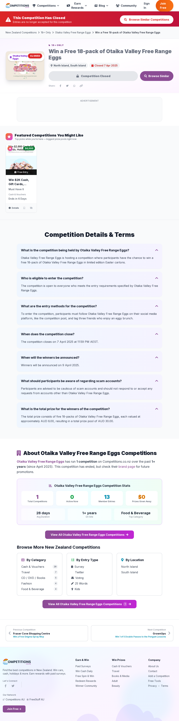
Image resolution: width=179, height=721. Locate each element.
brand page (127, 466)
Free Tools (154, 680)
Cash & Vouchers (17, 194)
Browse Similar (158, 76)
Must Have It (16, 189)
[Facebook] (5, 686)
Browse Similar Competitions (148, 19)
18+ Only (46, 32)
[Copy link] (81, 86)
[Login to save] (24, 208)
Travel (115, 671)
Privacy (152, 685)
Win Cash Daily (84, 671)
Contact (152, 671)
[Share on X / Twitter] (67, 86)
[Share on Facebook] (60, 86)
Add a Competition (159, 676)
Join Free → (14, 708)
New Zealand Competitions (21, 32)
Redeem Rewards (86, 680)
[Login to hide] (31, 208)
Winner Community (86, 685)
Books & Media (120, 676)
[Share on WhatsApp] (74, 86)
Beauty (116, 685)
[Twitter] (13, 686)
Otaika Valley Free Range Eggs (73, 32)
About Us (153, 666)
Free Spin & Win (85, 676)
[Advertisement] (89, 111)
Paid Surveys (83, 666)
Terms (164, 685)
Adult (115, 680)
